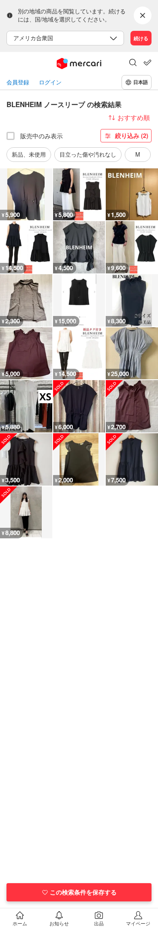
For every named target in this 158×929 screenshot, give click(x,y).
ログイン (50, 82)
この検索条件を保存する (83, 892)
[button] (133, 63)
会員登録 (17, 82)
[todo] (147, 62)
